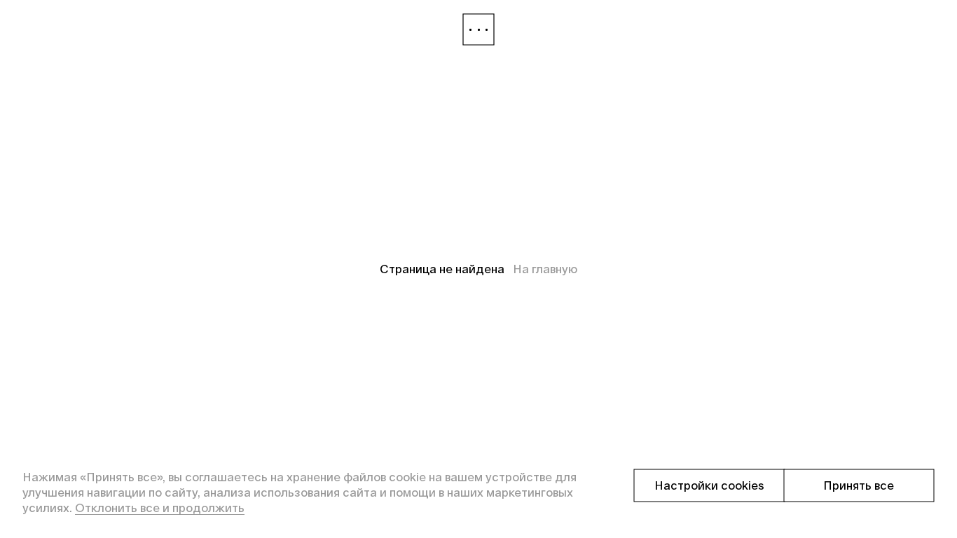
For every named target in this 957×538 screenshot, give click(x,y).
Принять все (858, 485)
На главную (545, 269)
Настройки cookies (709, 485)
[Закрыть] (478, 29)
